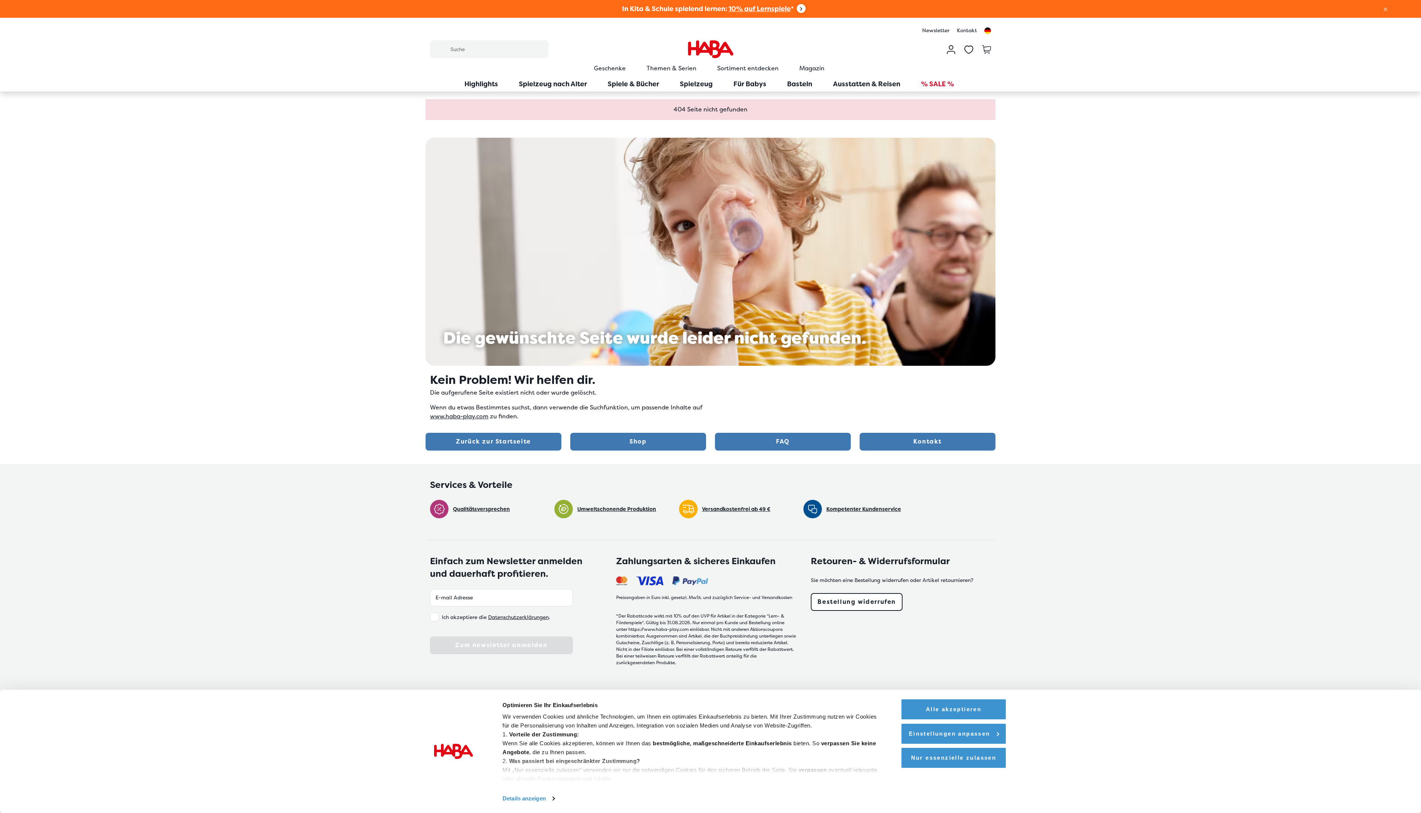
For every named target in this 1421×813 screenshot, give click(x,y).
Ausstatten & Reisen (866, 84)
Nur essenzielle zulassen (954, 758)
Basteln (799, 84)
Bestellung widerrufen (856, 602)
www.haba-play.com (459, 416)
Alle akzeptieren (953, 709)
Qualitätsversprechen (481, 509)
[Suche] (440, 48)
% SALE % (937, 84)
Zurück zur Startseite (493, 441)
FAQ (783, 441)
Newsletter (936, 30)
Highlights (481, 84)
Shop (637, 441)
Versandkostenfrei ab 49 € (736, 509)
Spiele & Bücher (633, 84)
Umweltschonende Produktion (616, 509)
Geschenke (610, 68)
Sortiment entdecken (748, 68)
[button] (1385, 9)
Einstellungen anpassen (949, 733)
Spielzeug (696, 84)
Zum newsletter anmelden (501, 645)
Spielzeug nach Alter (553, 84)
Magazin (811, 68)
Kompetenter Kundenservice (863, 509)
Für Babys (749, 84)
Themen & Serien (671, 68)
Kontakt (967, 30)
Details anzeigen (524, 798)
